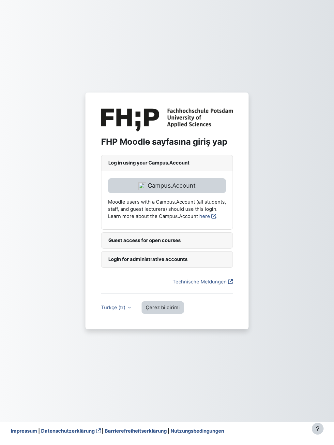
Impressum (24, 431)
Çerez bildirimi (163, 307)
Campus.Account (171, 185)
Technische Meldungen (200, 282)
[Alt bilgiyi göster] (318, 429)
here (204, 216)
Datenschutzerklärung (68, 431)
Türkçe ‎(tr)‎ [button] (114, 307)
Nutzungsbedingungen (197, 431)
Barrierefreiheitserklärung (136, 431)
